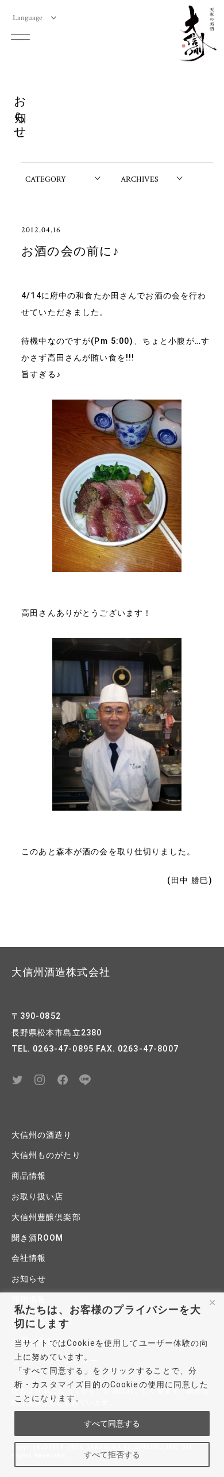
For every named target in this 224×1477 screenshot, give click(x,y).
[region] (112, 1384)
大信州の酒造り (41, 1135)
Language (28, 17)
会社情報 (29, 1258)
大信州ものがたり (46, 1155)
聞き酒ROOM (37, 1237)
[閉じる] (212, 1302)
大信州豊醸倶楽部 (46, 1217)
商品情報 (29, 1175)
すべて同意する (112, 1423)
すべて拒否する (112, 1454)
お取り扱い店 (37, 1196)
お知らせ (29, 1278)
